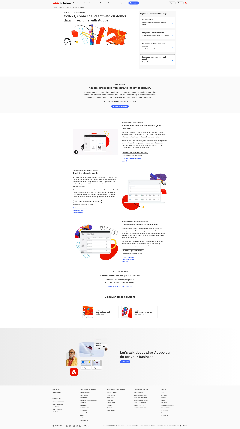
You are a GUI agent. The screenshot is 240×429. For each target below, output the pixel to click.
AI (84, 3)
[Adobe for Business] (186, 3)
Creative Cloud (83, 410)
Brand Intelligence (84, 407)
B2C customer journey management (144, 313)
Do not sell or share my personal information (168, 425)
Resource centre (138, 392)
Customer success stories (140, 395)
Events (163, 400)
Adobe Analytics (84, 395)
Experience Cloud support (140, 400)
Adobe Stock (110, 400)
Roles (102, 3)
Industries (92, 3)
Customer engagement (58, 401)
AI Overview (164, 395)
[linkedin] (77, 426)
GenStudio (82, 418)
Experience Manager (85, 413)
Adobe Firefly (110, 397)
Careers (163, 397)
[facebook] (67, 426)
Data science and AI (80, 208)
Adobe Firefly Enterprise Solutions (88, 400)
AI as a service (78, 210)
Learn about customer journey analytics (88, 201)
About (162, 392)
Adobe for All (164, 415)
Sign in (172, 3)
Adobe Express (83, 397)
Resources (111, 3)
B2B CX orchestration (57, 409)
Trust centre (164, 413)
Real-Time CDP (84, 420)
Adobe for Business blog (140, 397)
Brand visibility (56, 407)
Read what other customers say (120, 286)
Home (55, 7)
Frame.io (82, 415)
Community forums (139, 405)
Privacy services (128, 257)
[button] (76, 152)
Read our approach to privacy (133, 250)
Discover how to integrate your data (135, 152)
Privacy (128, 425)
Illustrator (109, 405)
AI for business (56, 412)
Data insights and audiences (103, 313)
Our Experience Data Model (131, 159)
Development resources (140, 407)
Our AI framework (79, 212)
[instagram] (70, 426)
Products (75, 3)
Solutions (61, 7)
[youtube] (80, 426)
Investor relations (165, 407)
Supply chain (164, 410)
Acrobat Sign (83, 402)
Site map (153, 425)
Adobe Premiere (111, 410)
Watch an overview (121, 106)
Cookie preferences (145, 425)
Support (122, 3)
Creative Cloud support (140, 402)
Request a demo (56, 392)
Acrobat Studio (83, 405)
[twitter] (74, 426)
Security (125, 261)
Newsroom (164, 402)
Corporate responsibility (167, 405)
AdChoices (185, 425)
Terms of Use (135, 425)
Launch (124, 161)
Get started (133, 3)
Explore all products (85, 392)
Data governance (128, 259)
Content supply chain (57, 404)
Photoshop (109, 407)
